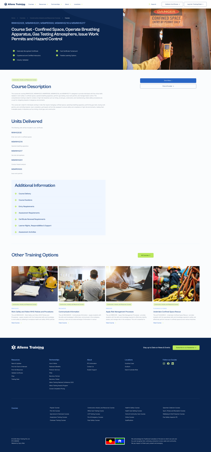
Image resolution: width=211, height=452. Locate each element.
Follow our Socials (170, 360)
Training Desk (15, 379)
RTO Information (92, 363)
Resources (15, 360)
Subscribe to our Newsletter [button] (185, 347)
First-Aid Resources (17, 370)
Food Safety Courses (94, 420)
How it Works (53, 363)
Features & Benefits (54, 366)
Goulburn (127, 366)
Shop (12, 376)
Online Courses (129, 417)
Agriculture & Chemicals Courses (59, 414)
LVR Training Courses (94, 414)
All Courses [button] (145, 255)
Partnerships (54, 360)
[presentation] (32, 4)
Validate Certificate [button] (171, 4)
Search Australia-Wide (131, 370)
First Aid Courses (55, 411)
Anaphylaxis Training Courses (58, 417)
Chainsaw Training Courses (58, 420)
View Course (15, 323)
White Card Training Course (96, 411)
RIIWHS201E (15, 308)
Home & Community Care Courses (135, 414)
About (89, 360)
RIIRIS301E (109, 308)
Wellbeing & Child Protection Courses (174, 414)
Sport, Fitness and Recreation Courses (174, 411)
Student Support (92, 370)
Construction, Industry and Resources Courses (45, 18)
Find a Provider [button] (167, 86)
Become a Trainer (54, 379)
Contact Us (90, 366)
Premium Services (54, 370)
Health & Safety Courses (132, 408)
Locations (129, 360)
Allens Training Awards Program (58, 385)
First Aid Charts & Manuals (19, 366)
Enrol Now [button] (167, 80)
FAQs (50, 373)
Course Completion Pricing (57, 388)
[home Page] (14, 4)
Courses (22, 18)
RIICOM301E (62, 308)
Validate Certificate (17, 373)
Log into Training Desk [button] (194, 4)
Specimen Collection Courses (171, 408)
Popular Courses (54, 408)
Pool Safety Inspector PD (170, 417)
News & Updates (16, 363)
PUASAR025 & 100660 (160, 308)
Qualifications (129, 420)
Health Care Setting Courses (133, 411)
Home (13, 18)
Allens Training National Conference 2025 (61, 382)
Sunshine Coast (129, 363)
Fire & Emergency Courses (95, 417)
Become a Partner (54, 376)
